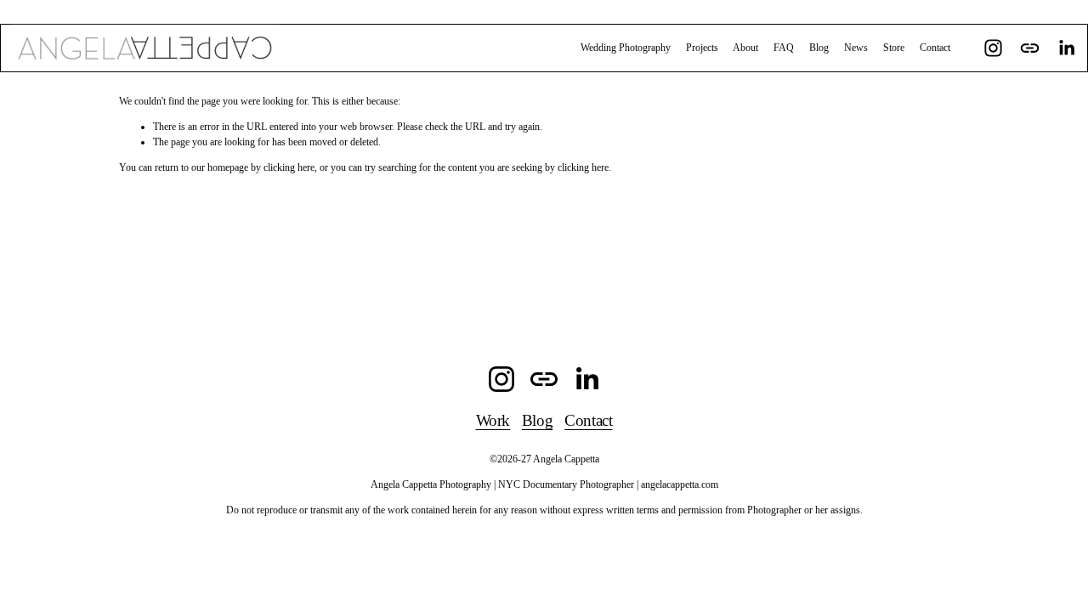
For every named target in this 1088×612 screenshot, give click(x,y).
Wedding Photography (626, 48)
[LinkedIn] (1066, 48)
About (745, 48)
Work (493, 420)
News (856, 48)
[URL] (1029, 48)
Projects (702, 48)
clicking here (289, 167)
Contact (935, 48)
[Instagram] (993, 48)
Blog (819, 48)
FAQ (784, 48)
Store (893, 48)
